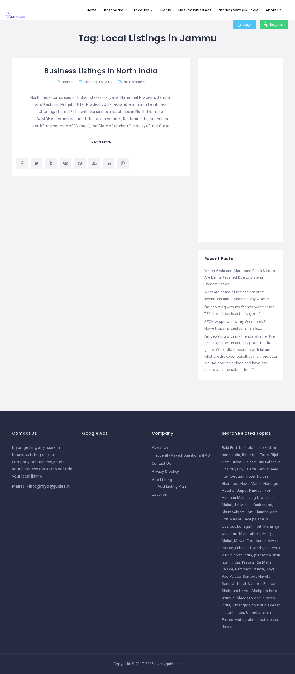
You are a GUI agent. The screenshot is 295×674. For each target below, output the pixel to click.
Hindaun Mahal (235, 497)
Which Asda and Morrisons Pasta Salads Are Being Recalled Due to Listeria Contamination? (239, 277)
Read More (101, 142)
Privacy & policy (165, 471)
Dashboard (114, 10)
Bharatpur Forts (255, 455)
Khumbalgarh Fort (237, 512)
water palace (246, 619)
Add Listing (162, 480)
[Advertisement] (240, 149)
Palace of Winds (249, 548)
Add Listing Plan (172, 486)
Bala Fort (229, 447)
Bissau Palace (244, 462)
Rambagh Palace (249, 569)
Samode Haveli (256, 576)
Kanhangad (263, 505)
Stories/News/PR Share (239, 10)
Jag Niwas (258, 497)
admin (68, 82)
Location (141, 10)
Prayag (248, 562)
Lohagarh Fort (249, 526)
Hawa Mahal (251, 483)
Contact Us (161, 463)
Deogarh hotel (242, 476)
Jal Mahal (242, 505)
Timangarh (241, 605)
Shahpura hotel (264, 591)
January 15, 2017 (98, 82)
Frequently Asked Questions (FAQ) (182, 455)
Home (92, 10)
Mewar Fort (244, 541)
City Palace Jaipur (252, 469)
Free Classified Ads (194, 10)
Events (165, 10)
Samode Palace (261, 583)
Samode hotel (234, 583)
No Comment (134, 82)
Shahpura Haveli (236, 591)
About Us (274, 10)
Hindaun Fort (260, 490)
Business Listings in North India (101, 71)
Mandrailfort (249, 533)
